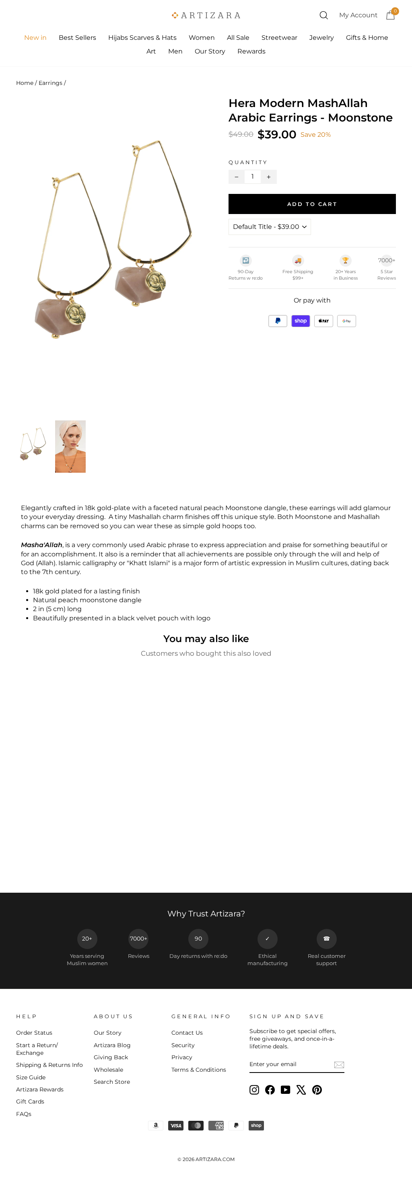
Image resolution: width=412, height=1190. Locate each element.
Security (183, 1045)
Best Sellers (77, 37)
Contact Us (187, 1032)
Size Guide (30, 1077)
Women (202, 37)
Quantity (248, 162)
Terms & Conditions (198, 1069)
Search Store (112, 1082)
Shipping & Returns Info (49, 1065)
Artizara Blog (112, 1045)
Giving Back (111, 1057)
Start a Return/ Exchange (37, 1049)
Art (151, 51)
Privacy (181, 1057)
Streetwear (279, 37)
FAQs (23, 1114)
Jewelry (321, 37)
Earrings (50, 83)
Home (24, 83)
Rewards (251, 51)
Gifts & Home (367, 37)
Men (175, 51)
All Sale (238, 37)
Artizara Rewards (40, 1089)
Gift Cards (30, 1101)
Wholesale (108, 1069)
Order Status (34, 1032)
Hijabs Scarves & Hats (142, 37)
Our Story (210, 51)
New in (35, 37)
